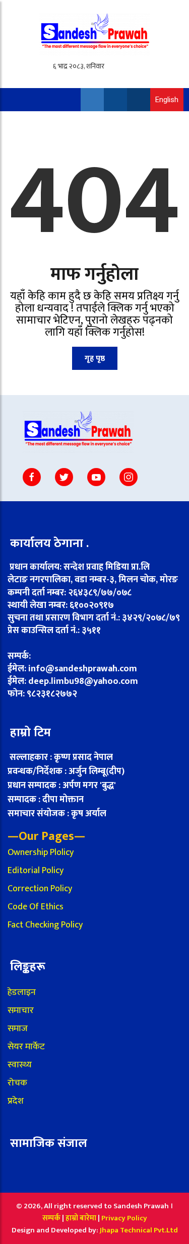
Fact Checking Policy (45, 924)
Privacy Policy (124, 1218)
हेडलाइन (22, 992)
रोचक (17, 1083)
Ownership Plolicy (41, 852)
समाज (18, 1028)
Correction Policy (40, 888)
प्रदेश (16, 1101)
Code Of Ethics (36, 906)
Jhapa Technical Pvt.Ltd (139, 1230)
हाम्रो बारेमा (82, 1218)
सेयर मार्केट (26, 1046)
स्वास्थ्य (20, 1064)
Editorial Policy (36, 870)
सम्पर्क (51, 1218)
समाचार (21, 1010)
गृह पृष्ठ (95, 358)
